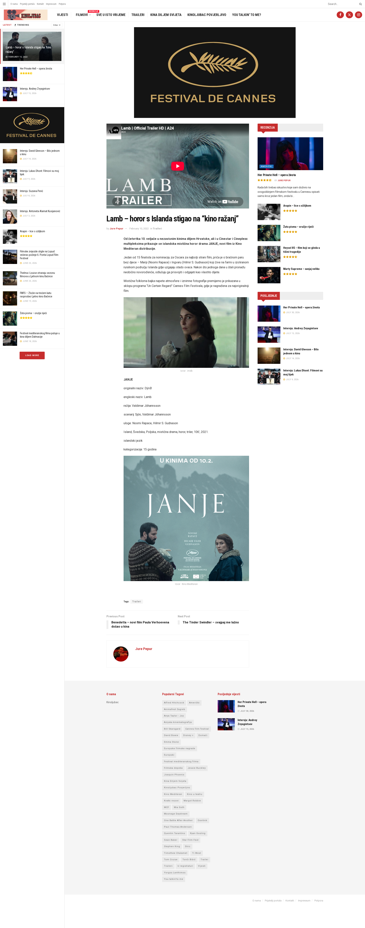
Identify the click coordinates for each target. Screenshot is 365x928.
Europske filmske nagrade (179, 748)
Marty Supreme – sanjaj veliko (301, 269)
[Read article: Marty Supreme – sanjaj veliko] (269, 275)
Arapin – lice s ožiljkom (32, 231)
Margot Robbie (192, 800)
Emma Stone (171, 742)
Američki (266, 166)
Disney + (188, 735)
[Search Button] (359, 4)
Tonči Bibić (189, 859)
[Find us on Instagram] (358, 14)
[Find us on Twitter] (349, 14)
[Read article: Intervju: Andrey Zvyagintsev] (269, 334)
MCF (166, 807)
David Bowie (171, 735)
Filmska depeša (173, 768)
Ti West (196, 853)
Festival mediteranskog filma (181, 761)
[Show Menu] (4, 4)
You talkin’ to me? (246, 15)
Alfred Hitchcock (174, 702)
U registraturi (185, 866)
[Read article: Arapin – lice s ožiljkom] (269, 212)
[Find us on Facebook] (340, 14)
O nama (14, 4)
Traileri (137, 15)
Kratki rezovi (171, 800)
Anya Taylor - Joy (174, 716)
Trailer (204, 859)
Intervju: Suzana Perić (31, 191)
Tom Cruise (171, 859)
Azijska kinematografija (178, 722)
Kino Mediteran (173, 794)
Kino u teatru (194, 794)
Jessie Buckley (197, 768)
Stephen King (172, 846)
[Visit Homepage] (25, 14)
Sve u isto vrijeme (110, 15)
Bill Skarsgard (172, 729)
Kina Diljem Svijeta (166, 15)
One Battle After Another (178, 820)
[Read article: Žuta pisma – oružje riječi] (269, 233)
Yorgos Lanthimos (175, 872)
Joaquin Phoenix (174, 774)
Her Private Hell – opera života (36, 68)
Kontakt (40, 4)
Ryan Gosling (198, 833)
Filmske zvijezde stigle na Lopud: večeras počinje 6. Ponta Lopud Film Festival (39, 255)
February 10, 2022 (139, 228)
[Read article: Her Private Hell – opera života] (290, 153)
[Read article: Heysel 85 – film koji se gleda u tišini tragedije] (269, 254)
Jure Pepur (116, 228)
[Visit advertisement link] (32, 125)
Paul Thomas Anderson (178, 827)
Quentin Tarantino (174, 833)
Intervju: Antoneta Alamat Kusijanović (40, 211)
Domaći (202, 735)
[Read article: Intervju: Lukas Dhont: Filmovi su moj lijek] (269, 377)
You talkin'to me (173, 879)
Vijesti (62, 15)
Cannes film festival (197, 729)
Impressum (51, 4)
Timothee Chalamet (175, 853)
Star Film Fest (190, 840)
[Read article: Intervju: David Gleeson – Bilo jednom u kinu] (269, 356)
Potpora (62, 4)
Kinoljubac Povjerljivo (206, 15)
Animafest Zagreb (174, 709)
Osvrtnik (202, 820)
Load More (32, 355)
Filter (55, 25)
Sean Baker (170, 840)
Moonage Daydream (176, 814)
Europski (169, 755)
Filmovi (84, 14)
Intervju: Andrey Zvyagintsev (35, 88)
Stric (187, 846)
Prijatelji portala (27, 4)
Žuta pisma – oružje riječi (33, 313)
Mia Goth (179, 807)
